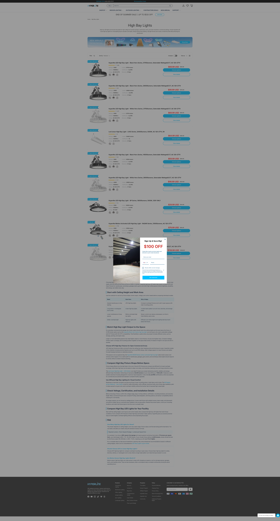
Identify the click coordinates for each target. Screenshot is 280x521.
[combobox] (145, 263)
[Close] (165, 239)
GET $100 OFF (153, 277)
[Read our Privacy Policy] (163, 270)
